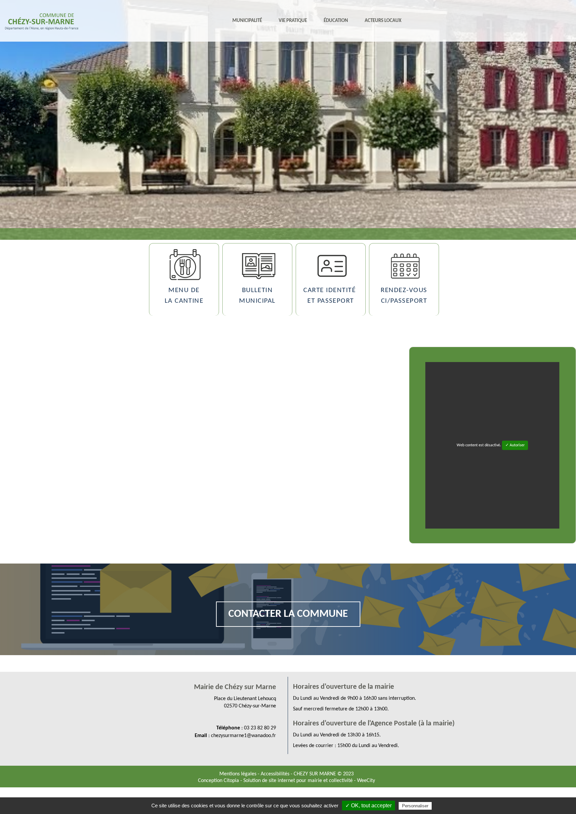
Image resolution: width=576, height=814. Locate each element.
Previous (6, 221)
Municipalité (247, 20)
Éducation (336, 20)
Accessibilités (276, 774)
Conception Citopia (218, 780)
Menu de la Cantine (184, 295)
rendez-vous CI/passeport (404, 295)
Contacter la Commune (288, 614)
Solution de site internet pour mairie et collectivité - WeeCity (309, 780)
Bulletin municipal (257, 295)
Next (569, 221)
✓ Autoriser (515, 445)
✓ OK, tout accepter (368, 805)
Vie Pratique (293, 20)
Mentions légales (238, 774)
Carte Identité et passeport (330, 295)
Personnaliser (415, 805)
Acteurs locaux (383, 20)
